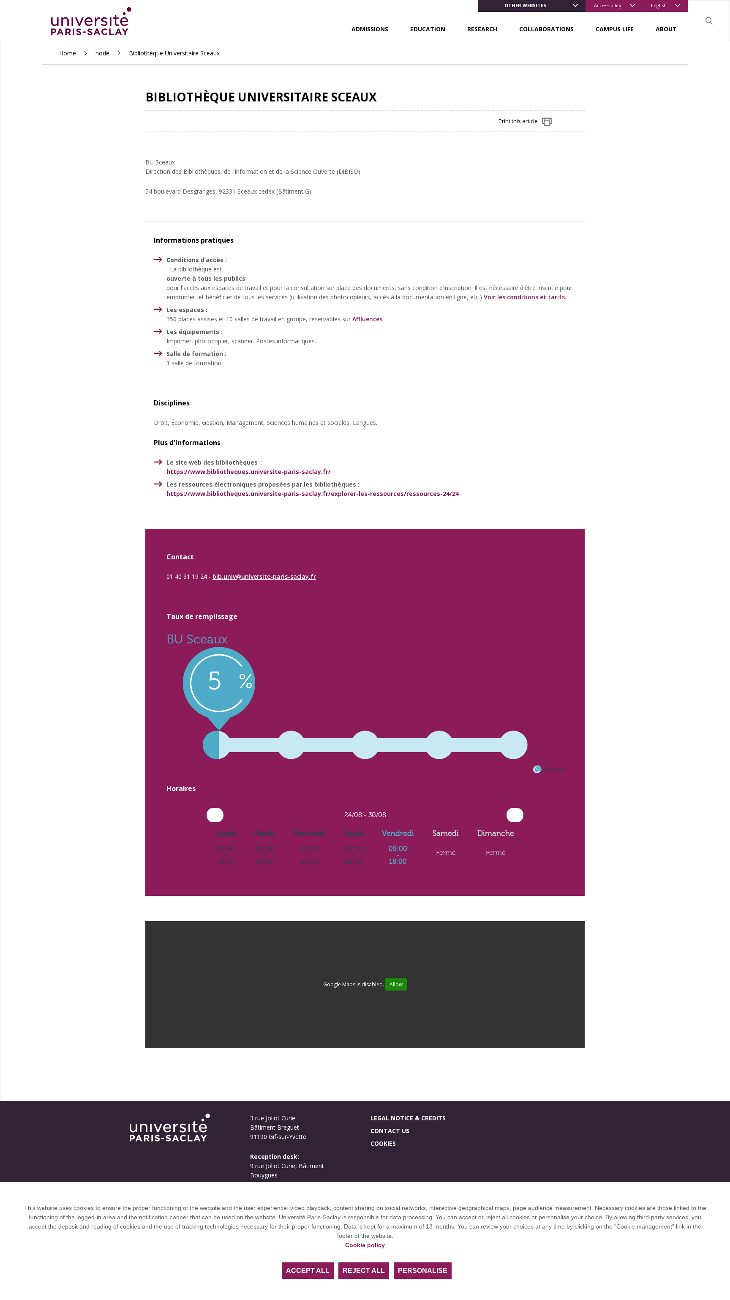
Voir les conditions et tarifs (524, 297)
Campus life (615, 29)
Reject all (364, 1270)
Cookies (383, 1143)
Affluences (367, 319)
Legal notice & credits (408, 1118)
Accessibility (607, 5)
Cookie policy (365, 1245)
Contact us (389, 1131)
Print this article (518, 121)
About (666, 29)
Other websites (525, 5)
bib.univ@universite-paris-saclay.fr (264, 576)
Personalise (422, 1270)
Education (427, 29)
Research (482, 29)
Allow (396, 984)
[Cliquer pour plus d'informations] (365, 760)
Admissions (369, 29)
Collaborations (546, 29)
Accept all (308, 1270)
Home (67, 53)
